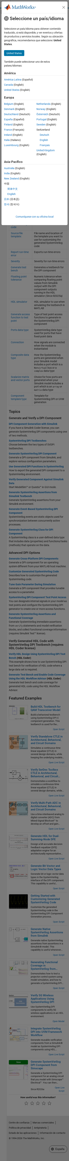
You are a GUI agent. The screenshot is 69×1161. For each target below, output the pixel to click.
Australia (9, 168)
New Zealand (11, 178)
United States (11, 89)
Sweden (40, 124)
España (8, 119)
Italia (7, 140)
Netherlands (43, 103)
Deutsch (44, 134)
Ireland (8, 134)
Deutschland (11, 114)
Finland (8, 124)
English (44, 140)
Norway (40, 109)
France (8, 129)
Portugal (41, 119)
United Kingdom (45, 150)
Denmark (9, 109)
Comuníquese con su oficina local (35, 216)
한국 (6, 204)
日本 (6, 199)
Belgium (8, 103)
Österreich (42, 114)
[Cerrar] (63, 7)
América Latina (12, 79)
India (7, 173)
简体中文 (12, 188)
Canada (8, 84)
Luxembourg (11, 145)
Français (45, 145)
